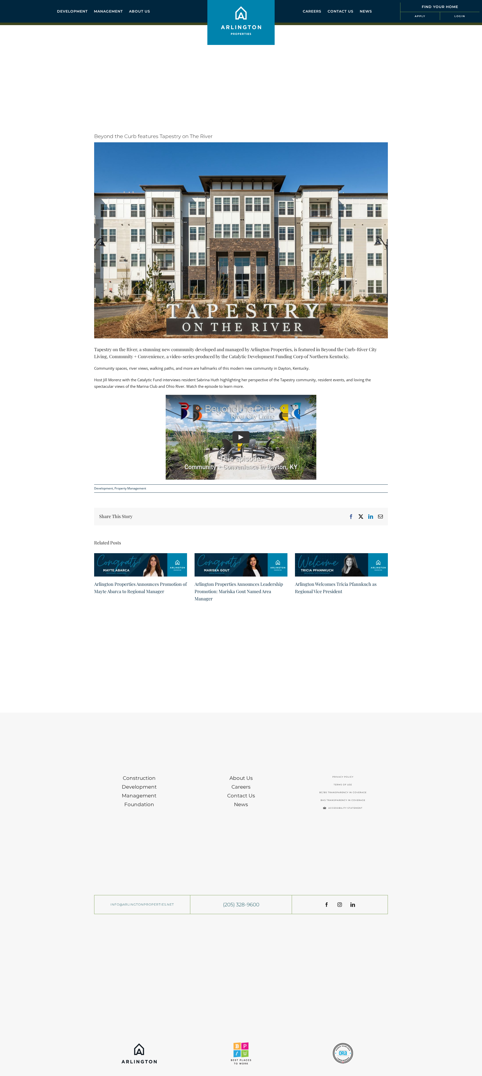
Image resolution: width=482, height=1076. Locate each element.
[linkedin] (352, 904)
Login (459, 16)
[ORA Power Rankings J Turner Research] (343, 1044)
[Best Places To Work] (241, 1044)
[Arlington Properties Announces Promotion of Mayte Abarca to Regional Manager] (140, 555)
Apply (420, 16)
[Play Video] (241, 437)
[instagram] (339, 904)
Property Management (130, 488)
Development (103, 488)
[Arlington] (139, 1045)
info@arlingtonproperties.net (142, 904)
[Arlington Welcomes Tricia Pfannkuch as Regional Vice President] (341, 555)
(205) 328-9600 (241, 905)
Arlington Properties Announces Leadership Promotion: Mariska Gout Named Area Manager (239, 591)
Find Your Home (440, 7)
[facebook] (326, 904)
